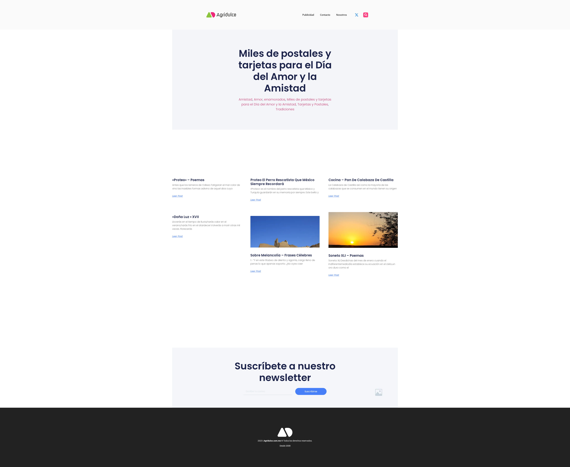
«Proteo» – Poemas (188, 180)
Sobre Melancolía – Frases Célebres (281, 255)
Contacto (325, 14)
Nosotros (341, 14)
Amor (258, 99)
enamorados (274, 99)
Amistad (245, 99)
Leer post (177, 196)
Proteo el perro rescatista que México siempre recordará (282, 182)
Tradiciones (285, 109)
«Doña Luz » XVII (185, 217)
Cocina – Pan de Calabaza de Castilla (361, 180)
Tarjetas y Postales (312, 104)
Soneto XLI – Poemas (346, 255)
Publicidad (308, 14)
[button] (365, 14)
